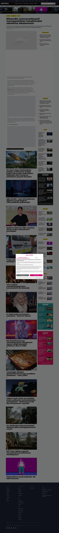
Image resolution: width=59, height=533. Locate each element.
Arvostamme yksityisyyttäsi (22, 257)
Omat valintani (23, 275)
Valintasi (36, 257)
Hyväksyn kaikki (36, 275)
